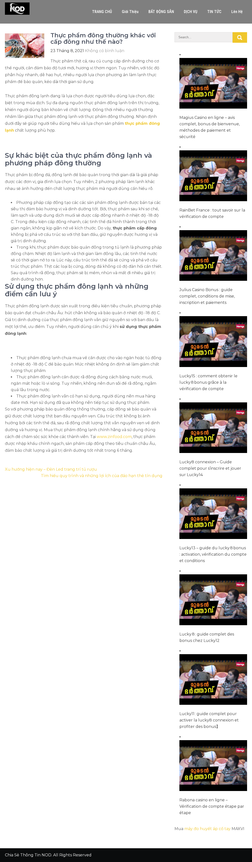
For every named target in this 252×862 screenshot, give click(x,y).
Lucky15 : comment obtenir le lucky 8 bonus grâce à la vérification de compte (208, 382)
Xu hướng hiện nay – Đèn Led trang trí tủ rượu (51, 469)
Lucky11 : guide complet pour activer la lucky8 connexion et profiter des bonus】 (209, 720)
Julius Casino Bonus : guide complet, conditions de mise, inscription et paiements (207, 296)
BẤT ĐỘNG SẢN (161, 11)
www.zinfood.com (114, 436)
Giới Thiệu (130, 11)
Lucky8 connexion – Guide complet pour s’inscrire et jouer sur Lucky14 (210, 468)
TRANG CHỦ (102, 11)
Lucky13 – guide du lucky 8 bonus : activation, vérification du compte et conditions (213, 554)
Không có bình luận (104, 50)
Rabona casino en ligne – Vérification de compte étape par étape (211, 806)
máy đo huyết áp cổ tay (207, 828)
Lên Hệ (237, 11)
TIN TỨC (214, 11)
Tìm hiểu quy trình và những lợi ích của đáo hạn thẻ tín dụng (101, 475)
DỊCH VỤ (190, 11)
